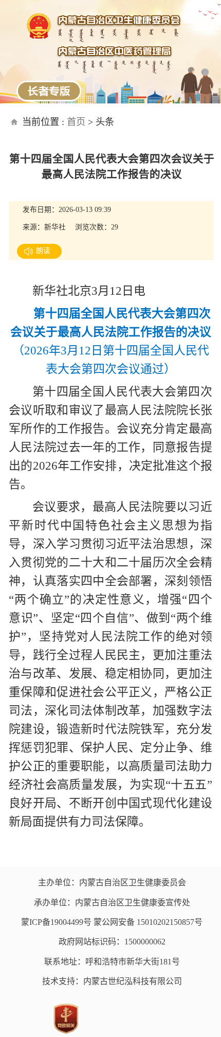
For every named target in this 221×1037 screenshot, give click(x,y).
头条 (105, 122)
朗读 (43, 251)
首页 (76, 122)
